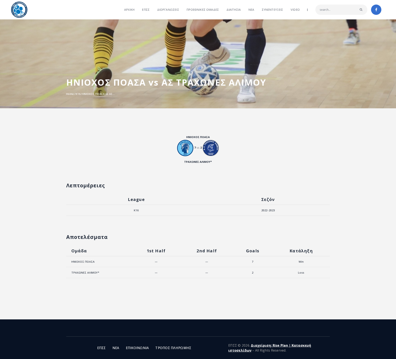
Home (70, 94)
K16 (78, 94)
